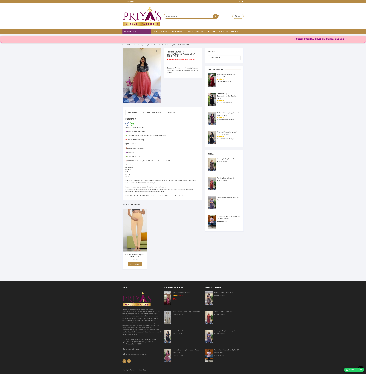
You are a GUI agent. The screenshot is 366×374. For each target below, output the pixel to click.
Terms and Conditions (195, 31)
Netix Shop (142, 370)
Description (132, 112)
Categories (165, 31)
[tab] (133, 112)
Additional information (152, 112)
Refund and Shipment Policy (217, 31)
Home (155, 31)
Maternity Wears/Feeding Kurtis (137, 45)
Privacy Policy (177, 31)
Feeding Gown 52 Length (183, 68)
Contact (234, 31)
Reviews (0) (171, 112)
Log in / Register (129, 1)
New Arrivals (186, 70)
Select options (135, 264)
